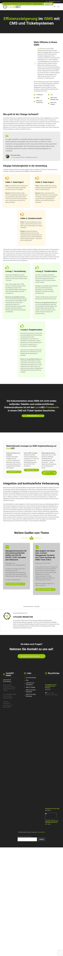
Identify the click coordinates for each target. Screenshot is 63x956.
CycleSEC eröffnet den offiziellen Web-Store (51, 930)
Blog (27, 680)
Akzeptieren (48, 4)
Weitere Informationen (37, 3)
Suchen (41, 948)
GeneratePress (41, 940)
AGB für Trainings (30, 687)
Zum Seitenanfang (31, 677)
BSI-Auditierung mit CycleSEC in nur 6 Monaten (50, 795)
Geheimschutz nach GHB (52, 917)
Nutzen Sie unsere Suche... (25, 945)
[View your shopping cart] (54, 7)
